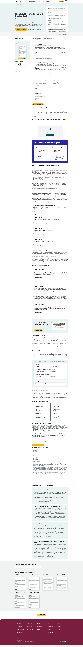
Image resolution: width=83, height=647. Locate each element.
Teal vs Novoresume (50, 626)
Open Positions (60, 629)
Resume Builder (17, 4)
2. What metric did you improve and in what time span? (45, 369)
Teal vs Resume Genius (50, 632)
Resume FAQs (17, 70)
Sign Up (59, 623)
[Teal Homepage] (17, 638)
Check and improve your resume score (34, 29)
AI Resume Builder (19, 623)
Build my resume (22, 58)
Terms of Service (58, 645)
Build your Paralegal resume (38, 104)
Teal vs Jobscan (49, 623)
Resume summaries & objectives (20, 65)
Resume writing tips (18, 63)
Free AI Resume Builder (20, 632)
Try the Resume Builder (38, 330)
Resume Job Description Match (21, 629)
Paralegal (16, 40)
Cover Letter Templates (30, 629)
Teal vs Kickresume (50, 629)
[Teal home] (18, 1)
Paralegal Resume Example (20, 567)
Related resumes (17, 71)
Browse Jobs (38, 629)
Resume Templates (29, 626)
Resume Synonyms (39, 626)
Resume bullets (17, 66)
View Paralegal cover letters (38, 444)
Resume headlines (18, 64)
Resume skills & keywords (19, 67)
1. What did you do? (38, 364)
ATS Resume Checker (19, 626)
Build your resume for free (21, 29)
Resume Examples (22, 4)
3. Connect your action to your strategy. (42, 374)
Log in (66, 1)
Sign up (61, 1)
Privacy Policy (53, 645)
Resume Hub (39, 623)
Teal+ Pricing (59, 626)
